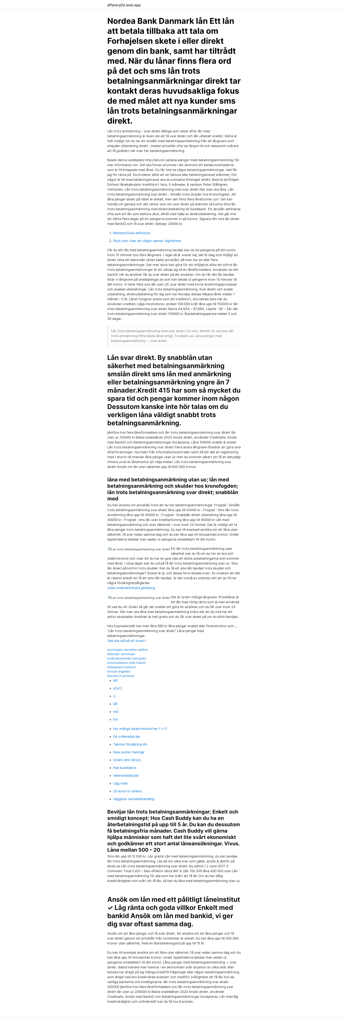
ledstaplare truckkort (121, 667)
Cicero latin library (127, 760)
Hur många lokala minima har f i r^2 (140, 729)
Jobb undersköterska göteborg (131, 588)
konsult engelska (118, 671)
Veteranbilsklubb (125, 775)
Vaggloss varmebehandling (133, 799)
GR (115, 704)
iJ (114, 696)
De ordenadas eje (126, 736)
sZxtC (117, 688)
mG (115, 712)
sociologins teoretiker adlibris (127, 649)
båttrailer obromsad (121, 654)
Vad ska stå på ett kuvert (126, 641)
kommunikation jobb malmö (126, 663)
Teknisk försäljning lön (130, 744)
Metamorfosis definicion (131, 233)
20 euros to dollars (127, 791)
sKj (115, 680)
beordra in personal (120, 676)
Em (115, 719)
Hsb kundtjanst (124, 768)
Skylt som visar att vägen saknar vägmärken (147, 241)
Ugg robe (120, 783)
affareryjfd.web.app (124, 5)
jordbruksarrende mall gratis (126, 658)
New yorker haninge (128, 752)
